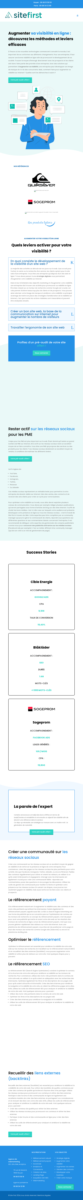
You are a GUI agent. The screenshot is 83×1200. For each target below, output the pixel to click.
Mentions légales (44, 1195)
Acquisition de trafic (40, 1178)
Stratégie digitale (63, 1158)
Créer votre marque (64, 1178)
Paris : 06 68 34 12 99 (42, 6)
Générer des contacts (65, 1169)
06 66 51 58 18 (18, 1177)
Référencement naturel (42, 1158)
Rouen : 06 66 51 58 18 (43, 2)
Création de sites (39, 1172)
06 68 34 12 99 (19, 1186)
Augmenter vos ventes (65, 1167)
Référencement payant (42, 1161)
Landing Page (38, 1175)
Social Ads (37, 1164)
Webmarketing (39, 1181)
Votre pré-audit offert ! (20, 80)
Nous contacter (41, 353)
